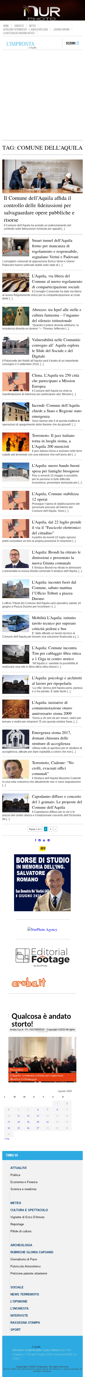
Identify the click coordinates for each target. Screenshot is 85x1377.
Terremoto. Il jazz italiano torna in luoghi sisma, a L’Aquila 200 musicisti (53, 440)
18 (18, 1121)
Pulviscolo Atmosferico (25, 1266)
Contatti (19, 26)
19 (28, 1121)
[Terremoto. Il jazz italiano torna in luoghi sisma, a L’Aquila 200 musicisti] (15, 450)
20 (38, 1121)
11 (18, 1115)
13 (38, 1115)
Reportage (17, 1224)
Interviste (19, 1315)
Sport (15, 1329)
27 (38, 1128)
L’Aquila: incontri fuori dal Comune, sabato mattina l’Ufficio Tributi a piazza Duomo (54, 590)
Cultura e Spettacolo (29, 1210)
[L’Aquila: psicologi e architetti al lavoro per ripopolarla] (15, 693)
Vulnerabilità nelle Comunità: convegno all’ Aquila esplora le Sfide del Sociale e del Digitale (56, 348)
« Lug (6, 1138)
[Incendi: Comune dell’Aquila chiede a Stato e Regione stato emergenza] (15, 420)
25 (18, 1128)
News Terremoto (24, 1294)
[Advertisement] (42, 95)
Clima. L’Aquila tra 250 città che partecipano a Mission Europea (55, 380)
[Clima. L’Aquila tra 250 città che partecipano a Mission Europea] (15, 390)
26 (28, 1128)
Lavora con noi (61, 29)
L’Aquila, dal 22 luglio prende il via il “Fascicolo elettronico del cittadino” (56, 527)
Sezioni (71, 43)
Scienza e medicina (23, 1189)
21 (47, 1121)
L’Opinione (18, 1301)
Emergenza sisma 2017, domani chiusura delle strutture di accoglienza (51, 738)
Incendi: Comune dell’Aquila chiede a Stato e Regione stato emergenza (57, 410)
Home (6, 26)
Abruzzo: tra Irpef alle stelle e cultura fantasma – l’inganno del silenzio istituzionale (56, 315)
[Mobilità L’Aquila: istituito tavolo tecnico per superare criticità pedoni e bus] (15, 631)
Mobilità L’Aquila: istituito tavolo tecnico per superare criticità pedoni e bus (54, 623)
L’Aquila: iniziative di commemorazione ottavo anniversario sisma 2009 (52, 708)
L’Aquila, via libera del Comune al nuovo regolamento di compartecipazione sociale (57, 281)
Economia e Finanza (23, 1182)
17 (9, 1121)
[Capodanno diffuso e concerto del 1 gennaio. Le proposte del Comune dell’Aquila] (15, 811)
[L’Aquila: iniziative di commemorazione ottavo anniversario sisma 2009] (15, 717)
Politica (15, 1175)
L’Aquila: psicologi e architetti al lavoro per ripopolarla (57, 680)
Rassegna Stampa (25, 1322)
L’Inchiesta (19, 1308)
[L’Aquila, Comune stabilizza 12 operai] (15, 508)
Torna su (12, 1155)
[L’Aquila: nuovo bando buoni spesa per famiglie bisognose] (15, 480)
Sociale (17, 1287)
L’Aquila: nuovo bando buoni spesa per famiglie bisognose (56, 468)
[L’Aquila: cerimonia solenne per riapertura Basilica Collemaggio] (42, 1060)
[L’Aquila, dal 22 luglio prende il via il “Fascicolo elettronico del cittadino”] (15, 537)
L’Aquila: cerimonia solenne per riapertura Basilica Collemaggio (36, 1077)
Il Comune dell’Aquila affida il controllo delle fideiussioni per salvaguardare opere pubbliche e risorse (39, 208)
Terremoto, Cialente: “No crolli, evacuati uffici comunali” (53, 768)
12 (28, 1115)
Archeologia (21, 1245)
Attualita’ (18, 1168)
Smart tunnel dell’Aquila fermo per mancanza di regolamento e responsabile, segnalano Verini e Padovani (55, 248)
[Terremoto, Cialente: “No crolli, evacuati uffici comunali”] (15, 777)
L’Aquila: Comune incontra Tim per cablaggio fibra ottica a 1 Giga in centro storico (56, 653)
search (57, 44)
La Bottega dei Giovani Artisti (19, 33)
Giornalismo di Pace (23, 1259)
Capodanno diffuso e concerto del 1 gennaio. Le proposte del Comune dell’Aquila (57, 801)
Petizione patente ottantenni (28, 1273)
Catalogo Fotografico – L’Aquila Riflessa (25, 29)
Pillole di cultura (20, 1231)
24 (9, 1128)
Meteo (32, 26)
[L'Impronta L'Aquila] (21, 45)
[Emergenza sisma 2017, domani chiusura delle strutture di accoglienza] (15, 747)
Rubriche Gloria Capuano (31, 1252)
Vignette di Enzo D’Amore (27, 1217)
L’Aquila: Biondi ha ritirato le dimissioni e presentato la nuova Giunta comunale (56, 557)
